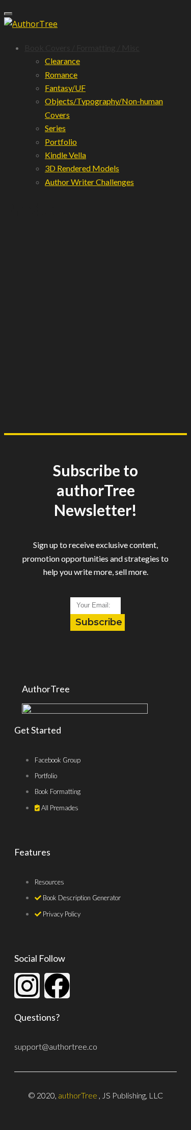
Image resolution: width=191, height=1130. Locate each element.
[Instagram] (27, 985)
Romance (61, 74)
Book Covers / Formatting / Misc (82, 47)
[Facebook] (57, 985)
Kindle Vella (65, 155)
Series (55, 128)
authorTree (77, 1095)
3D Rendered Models (82, 168)
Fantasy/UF (65, 88)
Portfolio (61, 141)
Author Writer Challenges (89, 182)
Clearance (62, 61)
